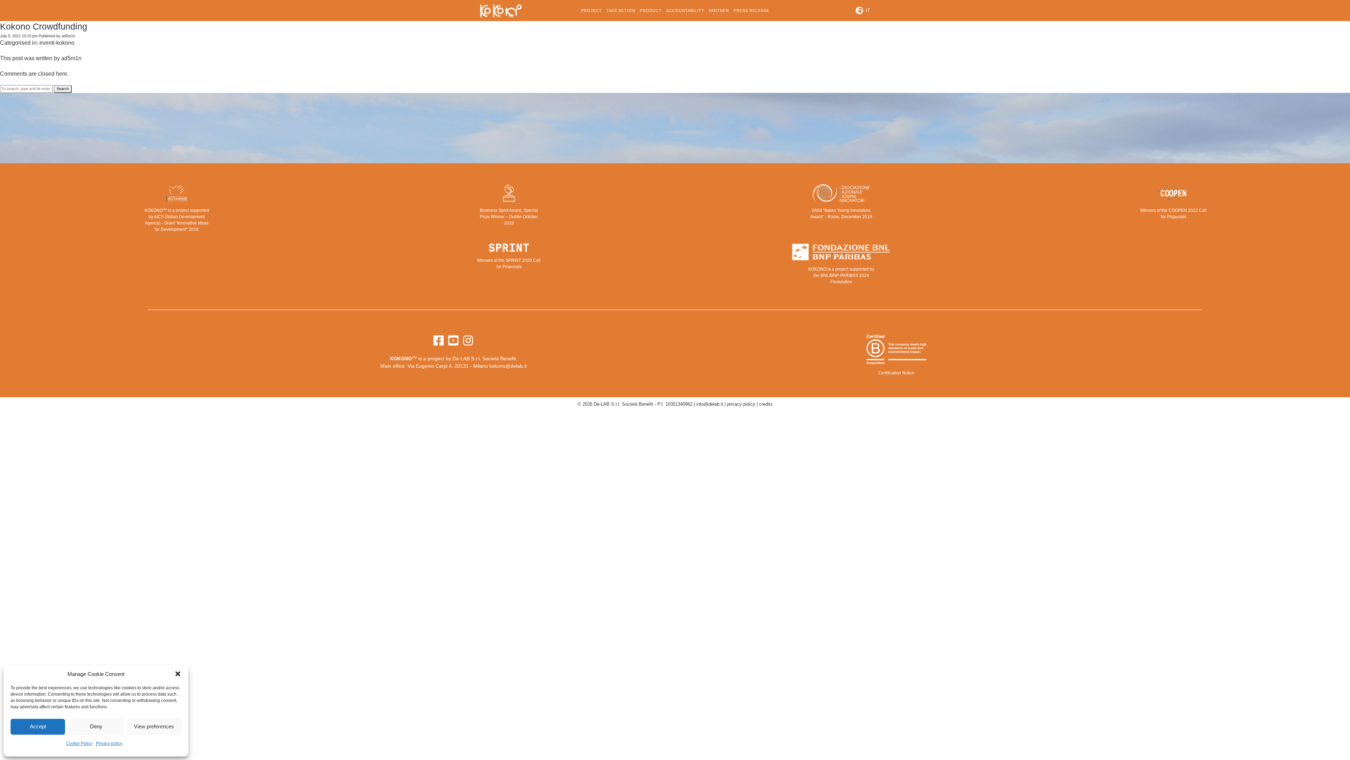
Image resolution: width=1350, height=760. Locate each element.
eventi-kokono (57, 43)
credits (766, 404)
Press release (751, 10)
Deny (96, 726)
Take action (620, 10)
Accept (38, 726)
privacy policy (741, 404)
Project (591, 10)
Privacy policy (109, 743)
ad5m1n (68, 36)
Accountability (685, 10)
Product (651, 10)
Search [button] (63, 89)
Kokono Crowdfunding (43, 26)
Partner (719, 10)
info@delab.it (709, 404)
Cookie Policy (79, 743)
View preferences (154, 726)
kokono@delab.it (508, 366)
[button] (177, 673)
